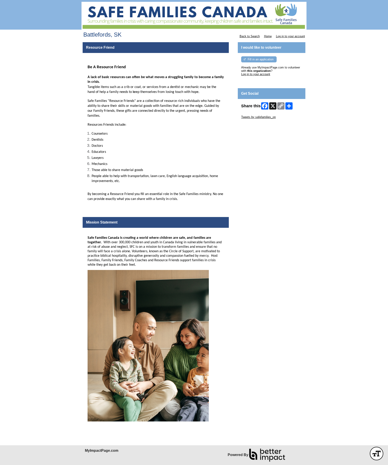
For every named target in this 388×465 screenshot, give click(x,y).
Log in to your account (290, 36)
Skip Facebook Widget (256, 123)
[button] (376, 453)
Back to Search (250, 36)
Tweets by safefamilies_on (258, 117)
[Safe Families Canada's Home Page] (194, 16)
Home (268, 36)
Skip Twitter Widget (253, 113)
